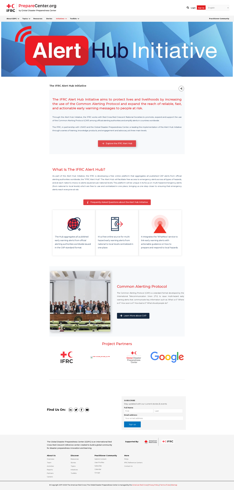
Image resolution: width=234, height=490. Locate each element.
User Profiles (99, 462)
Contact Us (128, 466)
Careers (50, 477)
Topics (25, 19)
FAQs (126, 459)
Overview (50, 459)
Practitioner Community (219, 19)
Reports (50, 470)
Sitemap (174, 485)
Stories (49, 19)
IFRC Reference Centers (133, 462)
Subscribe (98, 466)
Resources (37, 19)
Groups (97, 473)
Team (49, 462)
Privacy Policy (154, 485)
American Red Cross (140, 485)
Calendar (98, 469)
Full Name (128, 408)
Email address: (130, 415)
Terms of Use (165, 485)
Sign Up (201, 8)
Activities (50, 466)
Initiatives (60, 19)
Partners (50, 473)
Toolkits (73, 19)
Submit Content (100, 459)
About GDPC (12, 19)
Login (193, 8)
